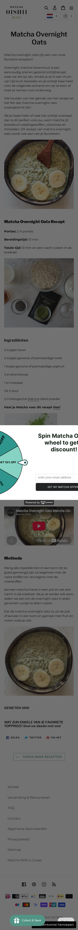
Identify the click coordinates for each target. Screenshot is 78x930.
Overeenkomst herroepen (54, 924)
